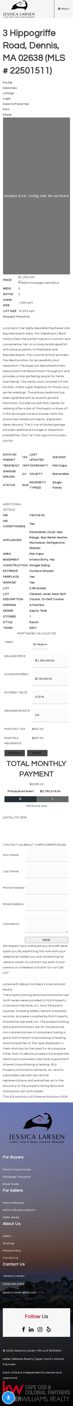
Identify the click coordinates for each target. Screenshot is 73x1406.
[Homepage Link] (36, 1127)
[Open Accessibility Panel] (8, 1397)
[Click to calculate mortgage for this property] (38, 283)
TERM (8, 642)
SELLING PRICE (15, 656)
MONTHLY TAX (14, 728)
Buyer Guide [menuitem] (11, 1184)
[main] (36, 549)
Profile (7, 82)
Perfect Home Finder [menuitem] (17, 1169)
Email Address (13, 904)
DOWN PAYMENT (16, 674)
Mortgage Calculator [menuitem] (17, 1176)
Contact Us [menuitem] (10, 1258)
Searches (10, 87)
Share (7, 114)
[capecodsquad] (19, 8)
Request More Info (16, 316)
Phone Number (14, 887)
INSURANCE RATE (17, 710)
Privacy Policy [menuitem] (12, 1250)
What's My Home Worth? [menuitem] (19, 1210)
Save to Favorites (16, 103)
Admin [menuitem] (7, 1236)
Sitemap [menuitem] (8, 1243)
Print (6, 109)
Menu (64, 9)
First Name (11, 854)
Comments (11, 923)
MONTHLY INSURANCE (13, 741)
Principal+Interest (21, 791)
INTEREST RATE (16, 692)
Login (7, 98)
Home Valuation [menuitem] (13, 1203)
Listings (8, 93)
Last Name (11, 871)
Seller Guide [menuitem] (11, 1217)
